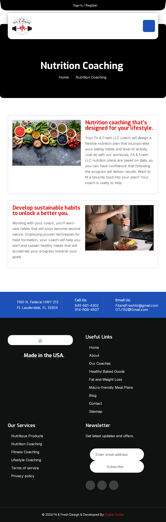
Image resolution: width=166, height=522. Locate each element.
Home (64, 77)
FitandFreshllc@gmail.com (136, 305)
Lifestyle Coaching (26, 460)
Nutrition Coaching (27, 444)
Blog (92, 395)
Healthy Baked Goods (107, 371)
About (94, 355)
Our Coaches (100, 363)
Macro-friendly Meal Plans (111, 387)
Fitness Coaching (25, 452)
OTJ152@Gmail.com (131, 309)
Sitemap (95, 411)
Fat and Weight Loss (105, 379)
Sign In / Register (85, 5)
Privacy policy (22, 476)
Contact (95, 403)
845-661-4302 (87, 305)
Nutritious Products (27, 436)
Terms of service (25, 468)
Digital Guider (114, 514)
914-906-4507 (87, 309)
